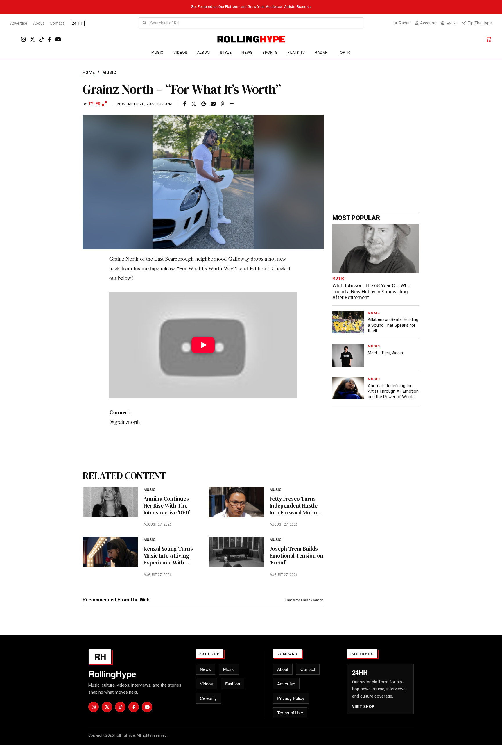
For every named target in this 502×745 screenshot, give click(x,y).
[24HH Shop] (488, 39)
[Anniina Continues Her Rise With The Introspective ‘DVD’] (110, 502)
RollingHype (112, 673)
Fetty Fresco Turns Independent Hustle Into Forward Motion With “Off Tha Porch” (295, 505)
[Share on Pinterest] (222, 103)
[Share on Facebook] (184, 103)
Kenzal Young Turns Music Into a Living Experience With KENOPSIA (168, 555)
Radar (321, 52)
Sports (269, 52)
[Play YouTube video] (203, 345)
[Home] (251, 39)
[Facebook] (49, 39)
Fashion (232, 683)
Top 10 (344, 52)
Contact (57, 23)
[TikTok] (41, 39)
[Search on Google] (203, 103)
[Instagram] (23, 39)
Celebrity (208, 698)
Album (203, 52)
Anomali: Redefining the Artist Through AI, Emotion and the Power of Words (393, 391)
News (246, 52)
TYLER (95, 103)
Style (226, 52)
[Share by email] (213, 103)
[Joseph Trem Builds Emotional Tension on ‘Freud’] (236, 552)
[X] (32, 39)
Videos (180, 52)
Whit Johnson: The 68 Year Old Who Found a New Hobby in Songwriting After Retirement (371, 291)
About (38, 23)
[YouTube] (58, 39)
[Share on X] (193, 103)
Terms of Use (290, 713)
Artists (289, 6)
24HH (77, 23)
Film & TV (296, 52)
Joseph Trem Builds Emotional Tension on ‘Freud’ (296, 555)
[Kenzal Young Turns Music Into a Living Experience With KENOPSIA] (110, 552)
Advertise (18, 23)
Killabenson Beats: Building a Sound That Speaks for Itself (393, 325)
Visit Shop (363, 706)
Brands (303, 6)
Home (89, 72)
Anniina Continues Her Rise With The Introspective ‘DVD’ (167, 505)
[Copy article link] (232, 103)
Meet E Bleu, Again (385, 352)
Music (157, 52)
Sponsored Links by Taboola (304, 599)
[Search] (144, 22)
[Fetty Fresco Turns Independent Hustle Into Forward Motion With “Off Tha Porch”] (236, 502)
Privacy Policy (290, 698)
